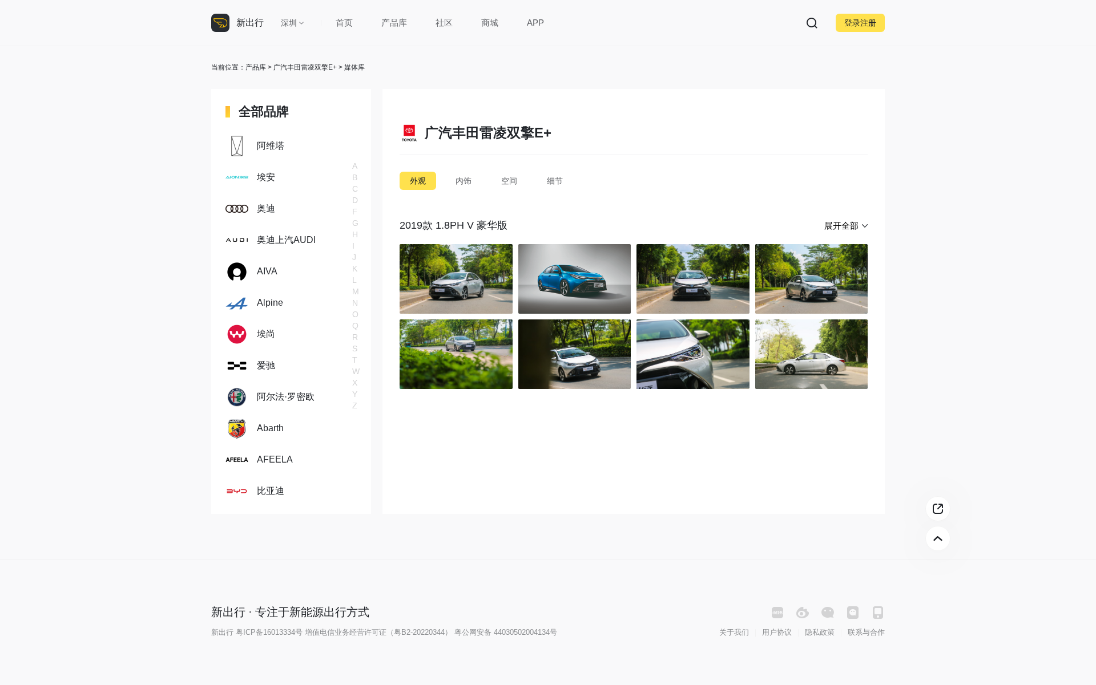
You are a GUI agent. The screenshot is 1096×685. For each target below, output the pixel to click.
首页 (344, 22)
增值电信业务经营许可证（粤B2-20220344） (378, 632)
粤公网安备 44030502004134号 (505, 632)
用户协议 (777, 632)
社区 (444, 22)
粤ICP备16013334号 (269, 632)
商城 (489, 22)
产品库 (394, 22)
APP (535, 22)
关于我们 (734, 632)
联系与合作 (866, 632)
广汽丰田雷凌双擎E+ (305, 67)
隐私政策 (820, 632)
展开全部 (841, 225)
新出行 (250, 22)
